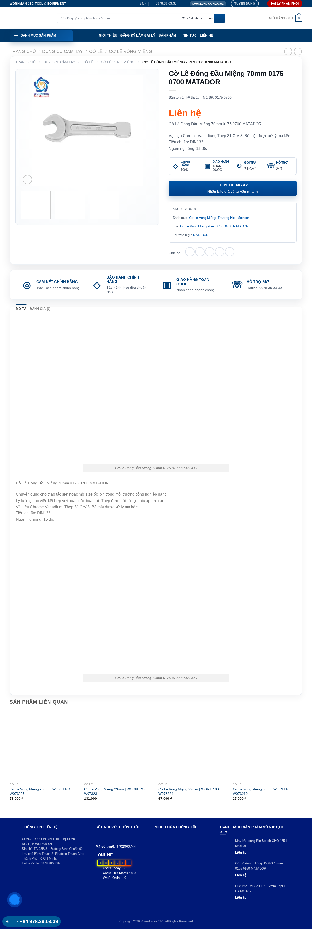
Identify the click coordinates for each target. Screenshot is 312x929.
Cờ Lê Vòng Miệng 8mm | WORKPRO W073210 (262, 791)
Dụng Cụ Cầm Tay (62, 51)
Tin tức (190, 35)
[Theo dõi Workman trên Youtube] (104, 839)
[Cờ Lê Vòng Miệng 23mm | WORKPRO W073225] (44, 745)
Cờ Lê (96, 51)
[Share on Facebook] (190, 251)
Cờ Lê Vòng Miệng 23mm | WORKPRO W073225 (40, 791)
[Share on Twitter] (200, 251)
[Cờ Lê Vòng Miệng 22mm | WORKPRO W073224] (193, 745)
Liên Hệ (206, 35)
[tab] (21, 309)
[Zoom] (27, 179)
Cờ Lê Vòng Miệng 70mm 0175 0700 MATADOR (214, 226)
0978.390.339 (50, 863)
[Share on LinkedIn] (229, 251)
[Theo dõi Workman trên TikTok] (109, 839)
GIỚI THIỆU (108, 35)
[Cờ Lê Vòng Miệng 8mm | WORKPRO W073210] (267, 745)
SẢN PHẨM (167, 35)
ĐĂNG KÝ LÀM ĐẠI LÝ (137, 35)
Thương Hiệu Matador (233, 218)
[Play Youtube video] (183, 852)
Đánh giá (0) (40, 309)
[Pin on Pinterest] (219, 251)
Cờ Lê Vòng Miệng (130, 51)
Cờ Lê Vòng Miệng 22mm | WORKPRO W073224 (188, 791)
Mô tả (21, 309)
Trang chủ (23, 51)
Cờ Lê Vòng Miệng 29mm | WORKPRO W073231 (114, 791)
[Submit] (219, 18)
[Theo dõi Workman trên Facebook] (98, 839)
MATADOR (200, 235)
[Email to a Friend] (209, 251)
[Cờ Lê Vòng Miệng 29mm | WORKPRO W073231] (119, 745)
